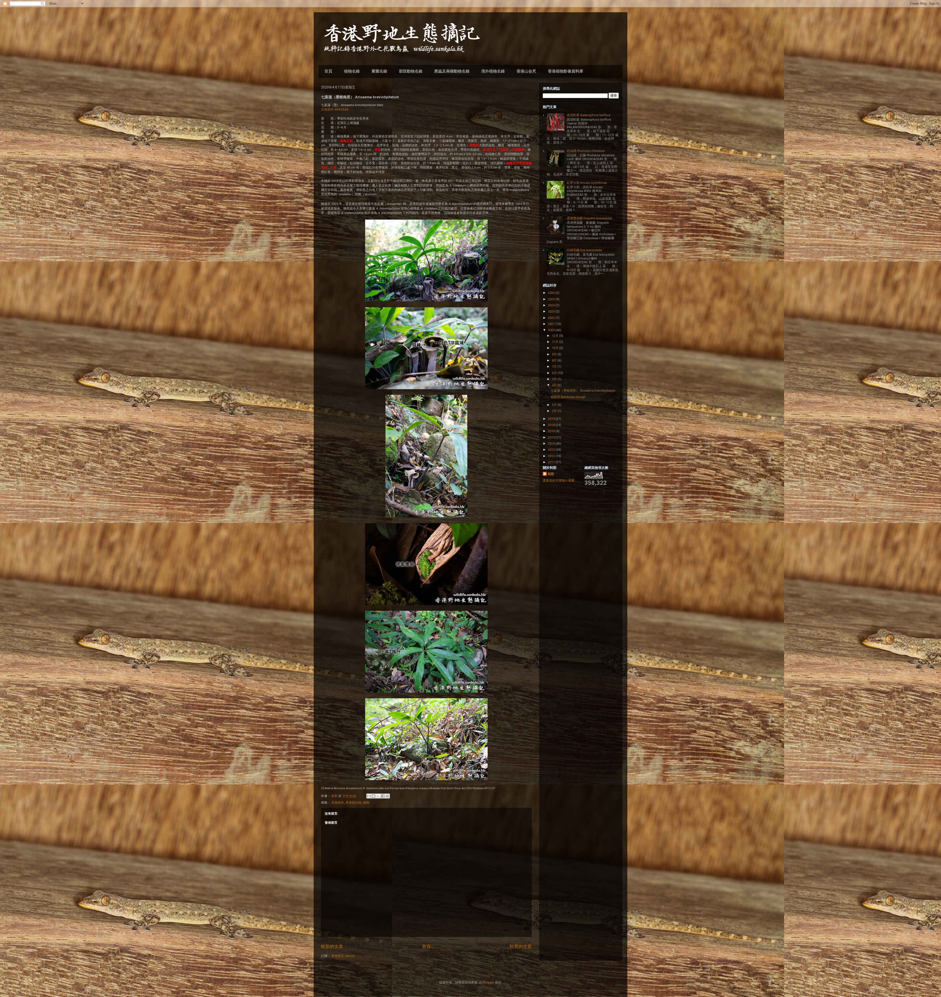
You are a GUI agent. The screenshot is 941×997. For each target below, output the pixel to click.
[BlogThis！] (373, 796)
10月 (555, 348)
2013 (552, 449)
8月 (554, 360)
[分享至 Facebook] (382, 796)
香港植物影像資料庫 (565, 71)
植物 (366, 802)
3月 (554, 405)
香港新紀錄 (353, 802)
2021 (552, 324)
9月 (554, 354)
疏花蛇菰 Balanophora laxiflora (588, 115)
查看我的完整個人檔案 (559, 480)
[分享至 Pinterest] (387, 796)
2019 (552, 419)
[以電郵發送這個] (368, 796)
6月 (554, 373)
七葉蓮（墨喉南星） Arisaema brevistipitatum (583, 390)
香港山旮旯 (526, 71)
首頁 (328, 71)
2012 (552, 456)
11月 (555, 342)
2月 (554, 411)
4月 (554, 385)
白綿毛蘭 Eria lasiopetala (584, 250)
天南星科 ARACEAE (334, 109)
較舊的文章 (521, 946)
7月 (554, 366)
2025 (552, 299)
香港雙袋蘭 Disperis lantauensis (589, 218)
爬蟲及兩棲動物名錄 (452, 71)
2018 (552, 425)
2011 (552, 462)
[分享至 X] (378, 796)
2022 (552, 318)
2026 (552, 293)
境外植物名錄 (493, 71)
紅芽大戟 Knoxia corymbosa (587, 183)
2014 (552, 443)
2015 (552, 437)
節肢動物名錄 (410, 71)
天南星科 (337, 802)
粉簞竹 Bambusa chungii (568, 397)
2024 (552, 305)
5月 (554, 379)
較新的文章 (332, 946)
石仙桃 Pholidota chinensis (586, 151)
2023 (552, 311)
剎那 (551, 474)
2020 (552, 330)
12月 (555, 335)
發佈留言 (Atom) (343, 956)
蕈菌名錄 (379, 71)
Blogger (488, 982)
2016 (552, 431)
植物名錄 (352, 71)
